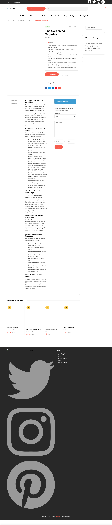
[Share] (12, 521)
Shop (14, 20)
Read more (90, 50)
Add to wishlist (65, 75)
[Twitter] (94, 2)
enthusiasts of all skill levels (35, 110)
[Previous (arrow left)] (2, 523)
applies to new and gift (40, 227)
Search (86, 9)
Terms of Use (61, 355)
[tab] (14, 100)
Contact (60, 360)
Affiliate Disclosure (62, 358)
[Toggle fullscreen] (7, 521)
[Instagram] (99, 2)
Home (9, 20)
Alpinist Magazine (68, 327)
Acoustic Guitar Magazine (33, 329)
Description (14, 100)
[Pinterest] (103, 2)
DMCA (59, 356)
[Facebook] (89, 2)
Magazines (17, 2)
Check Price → (52, 74)
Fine (48, 83)
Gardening (29, 20)
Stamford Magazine (12, 327)
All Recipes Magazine (51, 329)
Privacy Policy (61, 353)
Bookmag (58, 516)
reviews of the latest (33, 176)
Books (9, 2)
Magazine (57, 83)
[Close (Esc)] (17, 521)
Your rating (57, 113)
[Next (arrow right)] (7, 523)
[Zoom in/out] (2, 521)
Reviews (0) (14, 103)
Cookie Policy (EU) (62, 362)
